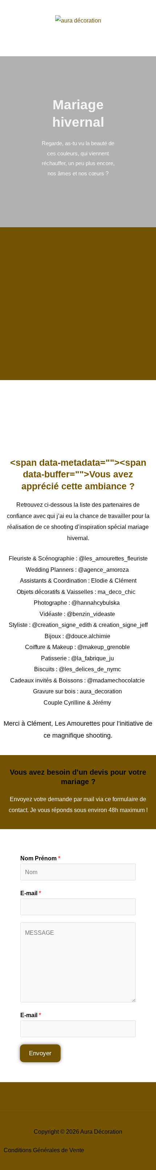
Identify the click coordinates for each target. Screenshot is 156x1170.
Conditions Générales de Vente (44, 1150)
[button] (78, 49)
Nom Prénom (40, 858)
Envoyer (40, 1053)
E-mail (30, 893)
